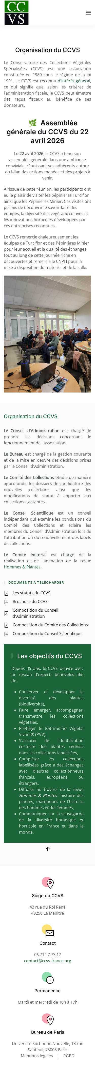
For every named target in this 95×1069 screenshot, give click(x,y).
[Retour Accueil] (16, 12)
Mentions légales (37, 1056)
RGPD (68, 1056)
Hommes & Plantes (22, 567)
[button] (88, 12)
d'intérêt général (74, 81)
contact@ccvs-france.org (47, 960)
